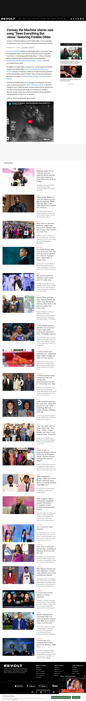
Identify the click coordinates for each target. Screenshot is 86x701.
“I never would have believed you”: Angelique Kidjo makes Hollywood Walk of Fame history (46, 355)
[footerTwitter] (49, 693)
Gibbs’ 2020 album (35, 85)
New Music (10, 26)
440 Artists (39, 677)
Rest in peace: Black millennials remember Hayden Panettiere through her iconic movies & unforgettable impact (46, 504)
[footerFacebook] (45, 693)
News (48, 18)
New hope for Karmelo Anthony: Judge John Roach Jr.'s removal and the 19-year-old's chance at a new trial (46, 227)
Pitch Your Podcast (40, 673)
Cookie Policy (15, 699)
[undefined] (71, 53)
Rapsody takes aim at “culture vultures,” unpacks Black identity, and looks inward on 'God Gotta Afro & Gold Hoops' (46, 176)
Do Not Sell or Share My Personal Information (61, 697)
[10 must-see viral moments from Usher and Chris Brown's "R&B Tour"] (18, 647)
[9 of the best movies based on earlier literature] (18, 599)
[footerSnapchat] (41, 693)
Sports (39, 323)
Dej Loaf (27, 69)
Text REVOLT (75, 671)
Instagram (71, 19)
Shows (20, 18)
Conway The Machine (14, 51)
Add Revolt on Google (28, 47)
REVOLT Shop (76, 673)
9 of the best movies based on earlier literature (45, 595)
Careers (57, 675)
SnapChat (76, 19)
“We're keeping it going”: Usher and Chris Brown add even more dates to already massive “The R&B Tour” (46, 480)
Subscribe (60, 18)
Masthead (57, 669)
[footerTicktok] (36, 693)
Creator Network (40, 675)
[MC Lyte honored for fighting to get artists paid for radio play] (18, 282)
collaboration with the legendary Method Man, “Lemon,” (24, 61)
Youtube (83, 19)
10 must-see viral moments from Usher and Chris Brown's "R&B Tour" (46, 643)
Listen (29, 18)
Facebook (78, 19)
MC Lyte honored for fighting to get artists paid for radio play (45, 278)
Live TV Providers (40, 671)
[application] (72, 685)
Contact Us (75, 669)
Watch (24, 18)
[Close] (83, 697)
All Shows (38, 667)
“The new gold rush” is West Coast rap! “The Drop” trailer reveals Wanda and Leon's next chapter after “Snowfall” (46, 430)
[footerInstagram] (32, 693)
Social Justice (35, 18)
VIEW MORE (71, 84)
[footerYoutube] (53, 693)
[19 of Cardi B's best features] (18, 533)
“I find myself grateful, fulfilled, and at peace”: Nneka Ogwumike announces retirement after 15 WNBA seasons (46, 330)
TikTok (73, 19)
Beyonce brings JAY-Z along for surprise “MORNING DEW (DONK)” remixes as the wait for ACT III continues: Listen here (70, 62)
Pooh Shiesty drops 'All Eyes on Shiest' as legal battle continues (70, 80)
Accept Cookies (76, 697)
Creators (53, 18)
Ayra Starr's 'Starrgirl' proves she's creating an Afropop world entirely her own (46, 550)
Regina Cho (11, 47)
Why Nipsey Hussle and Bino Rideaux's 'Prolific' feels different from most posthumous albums (46, 572)
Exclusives (43, 18)
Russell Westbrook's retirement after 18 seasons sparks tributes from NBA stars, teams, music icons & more (46, 619)
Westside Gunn (36, 69)
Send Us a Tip (58, 671)
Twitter (80, 19)
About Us (57, 667)
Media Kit (57, 673)
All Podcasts (39, 669)
